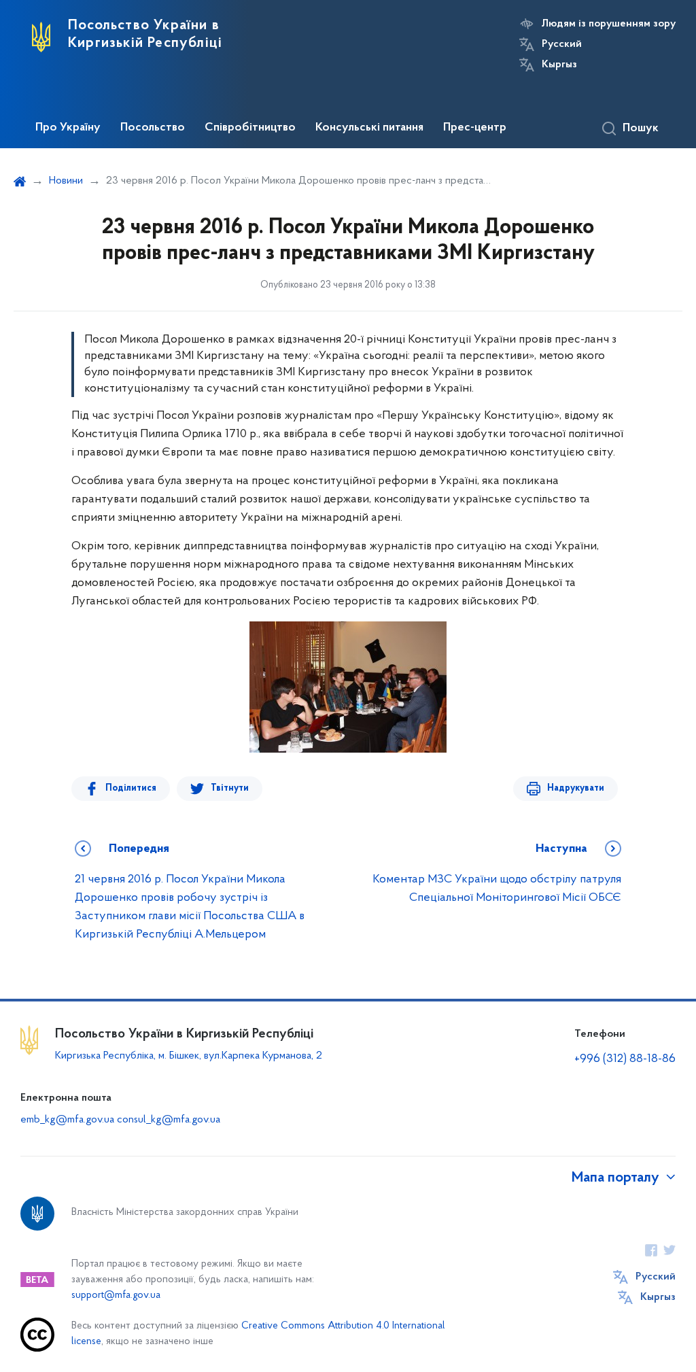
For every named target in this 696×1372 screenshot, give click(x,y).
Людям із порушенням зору (609, 23)
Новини (66, 180)
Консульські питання (369, 128)
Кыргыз (559, 64)
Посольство (152, 128)
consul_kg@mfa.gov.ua (168, 1119)
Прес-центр (474, 128)
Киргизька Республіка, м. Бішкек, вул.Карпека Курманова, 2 (188, 1055)
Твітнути (230, 788)
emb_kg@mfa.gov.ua (67, 1119)
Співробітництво (250, 128)
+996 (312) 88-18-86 (625, 1059)
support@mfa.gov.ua (115, 1295)
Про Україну (68, 128)
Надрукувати (575, 788)
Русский (562, 44)
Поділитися (130, 788)
